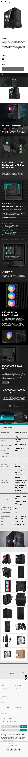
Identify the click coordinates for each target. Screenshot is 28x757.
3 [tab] (13, 31)
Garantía (3, 693)
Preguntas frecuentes (5, 690)
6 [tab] (19, 31)
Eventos (2, 711)
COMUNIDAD (5, 707)
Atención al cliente (4, 688)
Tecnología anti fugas (5, 698)
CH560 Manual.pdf (11, 666)
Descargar (21, 666)
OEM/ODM (18, 707)
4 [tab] (15, 31)
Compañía (18, 685)
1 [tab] (8, 31)
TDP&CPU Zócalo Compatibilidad (4, 696)
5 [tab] (17, 31)
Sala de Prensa (4, 713)
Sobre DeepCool (18, 688)
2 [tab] (10, 31)
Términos (5, 740)
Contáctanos (17, 690)
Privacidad (10, 740)
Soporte (3, 685)
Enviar (23, 726)
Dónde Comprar (18, 693)
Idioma (23, 730)
